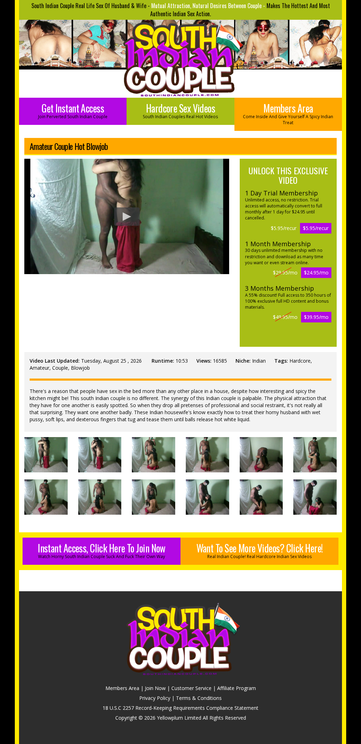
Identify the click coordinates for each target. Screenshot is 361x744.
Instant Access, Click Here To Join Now (101, 550)
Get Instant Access (73, 110)
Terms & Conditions (199, 698)
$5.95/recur (316, 228)
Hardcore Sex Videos (180, 110)
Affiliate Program (236, 688)
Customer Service (191, 688)
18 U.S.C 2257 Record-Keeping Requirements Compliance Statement (180, 707)
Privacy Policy (154, 698)
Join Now (155, 688)
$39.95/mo (316, 317)
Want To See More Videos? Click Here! (259, 550)
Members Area (288, 113)
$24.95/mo (316, 272)
